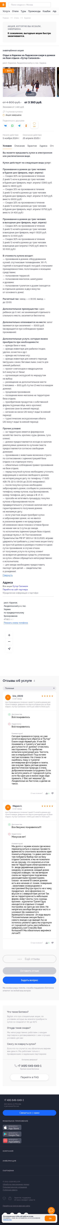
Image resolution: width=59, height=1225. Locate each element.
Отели (15, 11)
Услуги (6, 11)
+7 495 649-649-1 (14, 1100)
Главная (6, 18)
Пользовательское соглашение (15, 1187)
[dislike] (52, 793)
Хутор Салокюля (20, 586)
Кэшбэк (46, 11)
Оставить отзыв (29, 970)
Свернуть (7, 575)
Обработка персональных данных (16, 1184)
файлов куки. (7, 1219)
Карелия (27, 18)
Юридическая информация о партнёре (20, 593)
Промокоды (34, 11)
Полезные (9, 688)
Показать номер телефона (16, 623)
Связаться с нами (29, 1112)
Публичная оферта (10, 1190)
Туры (23, 11)
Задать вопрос (29, 980)
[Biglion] (6, 4)
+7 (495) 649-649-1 (29, 1065)
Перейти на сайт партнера (15, 589)
